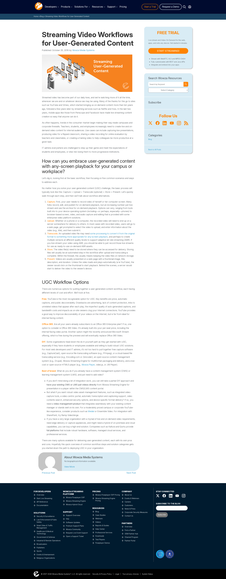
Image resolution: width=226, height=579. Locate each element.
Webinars (99, 519)
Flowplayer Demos (102, 543)
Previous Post (48, 473)
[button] (69, 466)
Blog (42, 16)
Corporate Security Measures (136, 512)
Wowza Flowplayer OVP (75, 497)
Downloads (99, 536)
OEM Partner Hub (131, 534)
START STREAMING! (168, 50)
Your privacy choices (130, 574)
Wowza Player (88, 364)
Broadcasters (42, 544)
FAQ (67, 519)
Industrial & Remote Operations (49, 541)
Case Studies (100, 515)
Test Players (100, 539)
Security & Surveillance (45, 516)
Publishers (41, 548)
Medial (91, 411)
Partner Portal (130, 541)
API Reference (42, 502)
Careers (128, 502)
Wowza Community (73, 529)
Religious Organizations (46, 558)
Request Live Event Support (77, 533)
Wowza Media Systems (83, 50)
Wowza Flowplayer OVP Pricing (107, 495)
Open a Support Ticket (75, 536)
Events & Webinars (132, 498)
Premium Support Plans (75, 526)
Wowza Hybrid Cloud (74, 504)
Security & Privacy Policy (102, 574)
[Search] (186, 84)
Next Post (131, 473)
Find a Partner (130, 530)
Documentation (42, 505)
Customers (129, 505)
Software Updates (73, 522)
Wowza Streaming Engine (76, 501)
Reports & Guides (102, 525)
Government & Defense (46, 537)
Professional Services (103, 533)
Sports (39, 551)
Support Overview (73, 515)
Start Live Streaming (44, 498)
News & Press (130, 509)
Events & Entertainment (45, 555)
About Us (128, 495)
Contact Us (129, 516)
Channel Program (131, 537)
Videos (98, 522)
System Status (147, 574)
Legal (117, 574)
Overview (40, 495)
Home (36, 16)
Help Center (100, 529)
